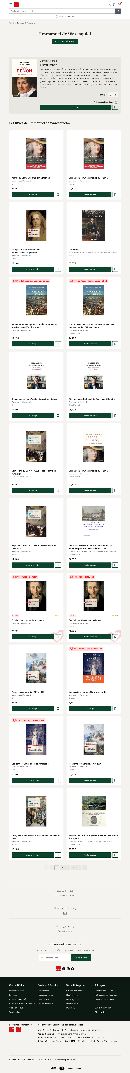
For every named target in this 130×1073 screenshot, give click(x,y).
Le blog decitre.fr (45, 1003)
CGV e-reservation (103, 1007)
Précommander (76, 107)
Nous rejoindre (72, 999)
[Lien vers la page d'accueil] (16, 4)
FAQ (65, 913)
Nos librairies (72, 995)
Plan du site (100, 1012)
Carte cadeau (43, 990)
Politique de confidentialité (107, 995)
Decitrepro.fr (72, 1003)
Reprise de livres (45, 995)
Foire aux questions (18, 990)
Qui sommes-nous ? (75, 990)
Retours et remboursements (22, 1003)
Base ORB (70, 1007)
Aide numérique (16, 1007)
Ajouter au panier (90, 194)
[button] (79, 77)
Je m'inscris (81, 957)
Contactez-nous (65, 931)
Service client (15, 1012)
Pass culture (43, 999)
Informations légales (104, 990)
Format (102, 94)
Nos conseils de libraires (65, 895)
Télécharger (32, 194)
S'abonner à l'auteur (65, 41)
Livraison (13, 995)
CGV (97, 1003)
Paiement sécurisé (17, 999)
